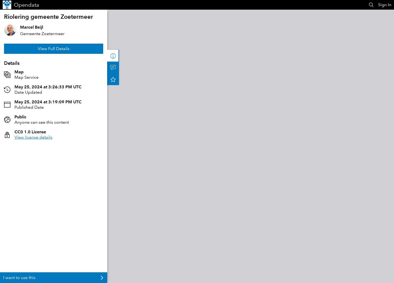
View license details (33, 137)
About (113, 56)
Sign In (384, 4)
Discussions (113, 67)
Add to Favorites (113, 79)
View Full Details (53, 48)
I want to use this (19, 277)
